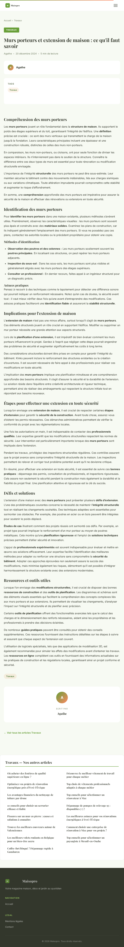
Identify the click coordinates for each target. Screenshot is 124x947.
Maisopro (29, 881)
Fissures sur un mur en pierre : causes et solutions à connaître (30, 818)
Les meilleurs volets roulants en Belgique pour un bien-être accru (30, 839)
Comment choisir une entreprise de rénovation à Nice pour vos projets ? (87, 828)
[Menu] (115, 5)
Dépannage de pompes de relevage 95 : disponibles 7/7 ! (88, 807)
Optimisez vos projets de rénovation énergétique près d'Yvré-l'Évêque (27, 785)
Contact (9, 926)
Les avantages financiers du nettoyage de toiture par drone (30, 796)
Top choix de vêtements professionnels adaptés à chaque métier (88, 785)
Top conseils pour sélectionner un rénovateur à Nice (85, 796)
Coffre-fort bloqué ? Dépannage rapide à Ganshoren (30, 850)
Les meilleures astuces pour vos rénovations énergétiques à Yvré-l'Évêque (91, 818)
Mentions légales (14, 921)
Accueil (7, 20)
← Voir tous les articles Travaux (22, 732)
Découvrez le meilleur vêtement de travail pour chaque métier (90, 775)
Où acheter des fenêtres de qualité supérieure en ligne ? (26, 775)
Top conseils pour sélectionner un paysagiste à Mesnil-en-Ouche (85, 839)
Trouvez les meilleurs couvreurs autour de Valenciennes (31, 828)
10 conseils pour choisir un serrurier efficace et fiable (28, 807)
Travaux (18, 20)
